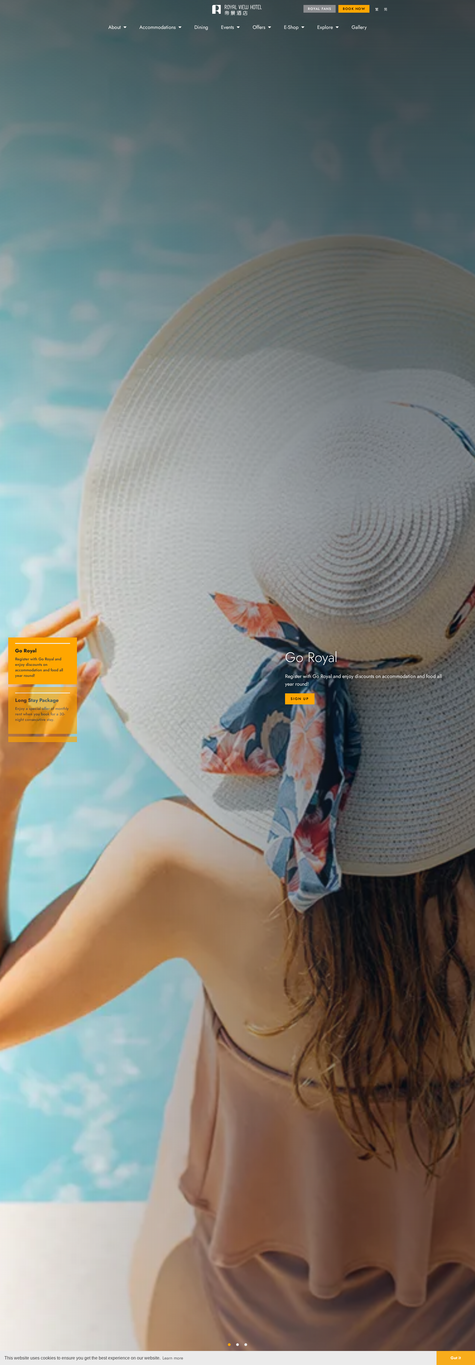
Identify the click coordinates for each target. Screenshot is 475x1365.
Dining (201, 26)
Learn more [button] (172, 1358)
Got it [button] (456, 1358)
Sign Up (300, 699)
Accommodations (157, 26)
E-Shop (291, 26)
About (114, 26)
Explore (325, 26)
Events (227, 26)
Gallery (359, 26)
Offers (259, 26)
